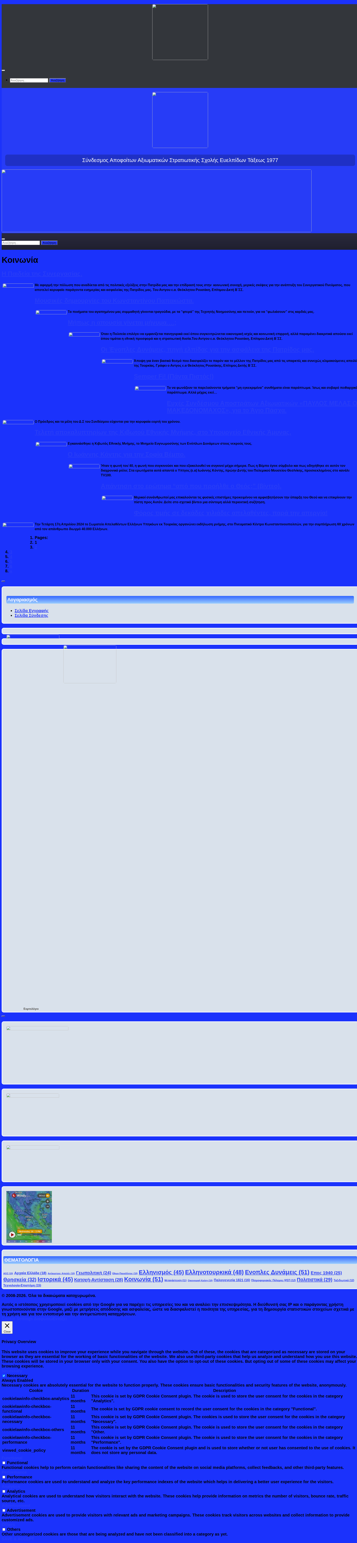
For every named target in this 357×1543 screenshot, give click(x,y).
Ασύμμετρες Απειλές (61, 1273)
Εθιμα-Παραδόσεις (125, 1273)
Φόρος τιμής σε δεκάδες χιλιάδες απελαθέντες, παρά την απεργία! (231, 512)
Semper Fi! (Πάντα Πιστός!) (174, 376)
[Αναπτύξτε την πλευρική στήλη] (3, 581)
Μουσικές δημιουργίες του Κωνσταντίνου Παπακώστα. (114, 300)
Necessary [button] (12, 1371)
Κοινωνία (143, 1279)
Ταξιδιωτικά (344, 1280)
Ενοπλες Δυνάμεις (277, 1272)
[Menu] (3, 70)
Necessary (17, 1375)
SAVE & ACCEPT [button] (18, 1539)
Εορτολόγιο (31, 1008)
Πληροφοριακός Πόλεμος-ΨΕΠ (273, 1280)
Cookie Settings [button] (17, 1318)
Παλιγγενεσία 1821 (232, 1280)
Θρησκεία (19, 1279)
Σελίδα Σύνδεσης (31, 615)
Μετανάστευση (175, 1280)
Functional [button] (12, 1458)
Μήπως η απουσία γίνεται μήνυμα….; (122, 322)
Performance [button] (14, 1472)
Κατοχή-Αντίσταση (98, 1279)
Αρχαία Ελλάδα (30, 1273)
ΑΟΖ (8, 1273)
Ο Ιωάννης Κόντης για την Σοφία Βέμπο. (126, 454)
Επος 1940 (326, 1272)
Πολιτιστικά (314, 1279)
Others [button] (8, 1524)
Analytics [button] (11, 1486)
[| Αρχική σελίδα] (180, 56)
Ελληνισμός (161, 1272)
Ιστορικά (55, 1279)
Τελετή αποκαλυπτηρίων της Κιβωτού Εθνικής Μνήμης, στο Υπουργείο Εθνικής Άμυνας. (163, 432)
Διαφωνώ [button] (43, 1318)
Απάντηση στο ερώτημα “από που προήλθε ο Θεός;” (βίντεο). (191, 486)
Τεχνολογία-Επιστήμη (22, 1285)
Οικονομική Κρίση (200, 1280)
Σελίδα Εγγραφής (32, 610)
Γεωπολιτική (93, 1272)
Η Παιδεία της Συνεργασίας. (42, 273)
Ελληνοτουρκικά (214, 1272)
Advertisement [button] (16, 1505)
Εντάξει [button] (60, 1318)
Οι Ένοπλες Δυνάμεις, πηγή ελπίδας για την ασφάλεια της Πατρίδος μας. (207, 349)
